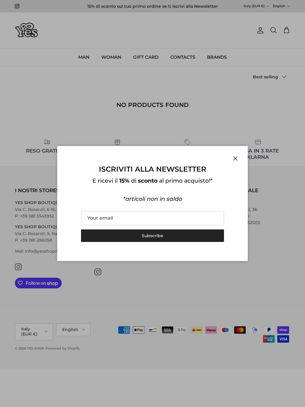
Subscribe (152, 235)
